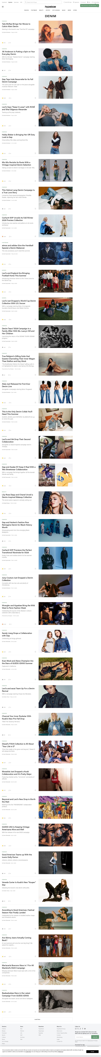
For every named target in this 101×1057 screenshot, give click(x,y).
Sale (21, 1039)
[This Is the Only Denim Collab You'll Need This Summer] (56, 419)
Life (21, 1033)
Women (22, 1031)
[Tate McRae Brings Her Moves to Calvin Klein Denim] (56, 32)
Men (21, 1028)
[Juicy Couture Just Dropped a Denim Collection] (56, 585)
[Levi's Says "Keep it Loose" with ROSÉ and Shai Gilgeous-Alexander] (56, 115)
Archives (22, 1037)
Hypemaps (41, 1031)
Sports (48, 10)
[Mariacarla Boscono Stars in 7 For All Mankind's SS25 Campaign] (56, 973)
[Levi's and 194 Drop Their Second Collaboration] (56, 447)
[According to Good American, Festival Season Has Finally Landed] (56, 918)
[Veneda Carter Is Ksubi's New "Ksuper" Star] (56, 890)
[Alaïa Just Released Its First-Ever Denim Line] (56, 392)
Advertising (59, 1037)
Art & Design (56, 10)
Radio (3, 1043)
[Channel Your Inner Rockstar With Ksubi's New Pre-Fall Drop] (56, 724)
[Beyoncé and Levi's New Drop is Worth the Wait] (56, 807)
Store (75, 10)
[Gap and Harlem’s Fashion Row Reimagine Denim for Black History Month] (56, 530)
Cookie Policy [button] (28, 1051)
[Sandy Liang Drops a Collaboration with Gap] (56, 641)
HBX (40, 1035)
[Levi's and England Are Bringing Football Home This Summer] (56, 281)
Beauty (41, 10)
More (69, 10)
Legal (58, 1039)
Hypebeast (41, 1028)
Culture (4, 1037)
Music (63, 10)
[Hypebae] (50, 7)
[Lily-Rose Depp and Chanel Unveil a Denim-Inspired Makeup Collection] (56, 502)
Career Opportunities (62, 1033)
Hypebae (41, 1033)
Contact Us (59, 1041)
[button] (24, 42)
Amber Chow (6, 696)
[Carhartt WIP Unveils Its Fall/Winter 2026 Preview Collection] (56, 225)
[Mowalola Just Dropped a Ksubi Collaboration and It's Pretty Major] (56, 779)
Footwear (34, 10)
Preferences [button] (60, 1051)
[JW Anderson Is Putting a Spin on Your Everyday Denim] (56, 59)
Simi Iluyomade (6, 228)
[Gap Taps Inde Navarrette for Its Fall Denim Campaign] (56, 87)
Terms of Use (90, 1040)
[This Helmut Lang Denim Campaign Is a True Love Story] (56, 198)
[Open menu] (3, 7)
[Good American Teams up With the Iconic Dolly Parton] (56, 862)
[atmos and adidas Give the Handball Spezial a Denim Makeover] (56, 253)
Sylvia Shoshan (6, 32)
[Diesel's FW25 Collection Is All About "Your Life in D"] (56, 752)
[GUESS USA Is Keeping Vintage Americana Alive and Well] (56, 835)
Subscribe (95, 1037)
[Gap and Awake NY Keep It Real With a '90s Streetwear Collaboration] (56, 475)
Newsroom (59, 1031)
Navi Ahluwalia (6, 641)
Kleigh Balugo (6, 503)
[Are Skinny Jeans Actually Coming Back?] (56, 945)
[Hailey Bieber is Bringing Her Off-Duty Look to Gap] (56, 142)
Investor (59, 1035)
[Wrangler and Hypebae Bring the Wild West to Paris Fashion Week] (56, 613)
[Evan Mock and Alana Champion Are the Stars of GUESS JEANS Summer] (56, 668)
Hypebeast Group (61, 1028)
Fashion (26, 10)
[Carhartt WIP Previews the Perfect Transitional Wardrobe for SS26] (56, 558)
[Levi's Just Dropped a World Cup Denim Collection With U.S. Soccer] (56, 308)
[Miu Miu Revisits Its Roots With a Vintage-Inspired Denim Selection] (56, 170)
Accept (92, 1051)
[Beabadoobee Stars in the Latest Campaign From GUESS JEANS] (56, 1001)
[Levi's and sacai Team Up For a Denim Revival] (56, 696)
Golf (21, 1035)
